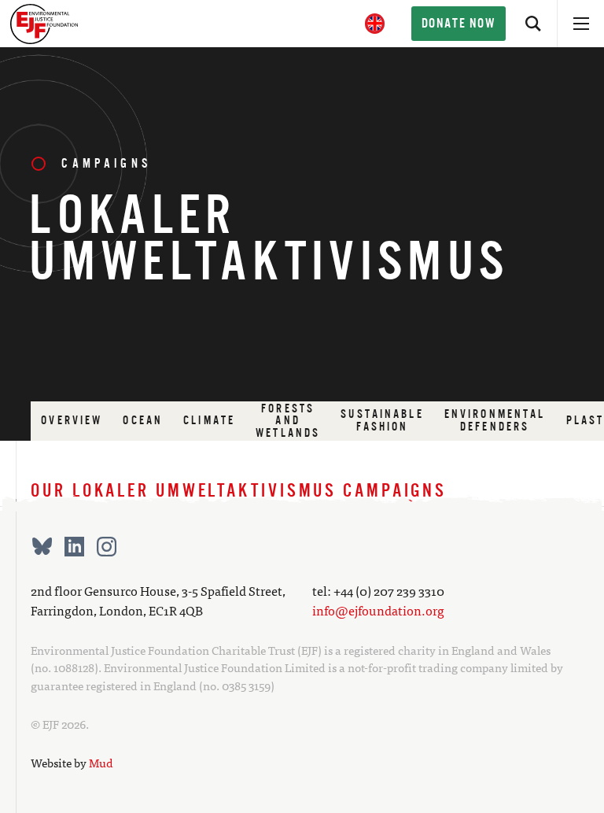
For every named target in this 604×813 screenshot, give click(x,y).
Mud (101, 762)
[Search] (533, 23)
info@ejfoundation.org (378, 610)
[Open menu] (580, 23)
